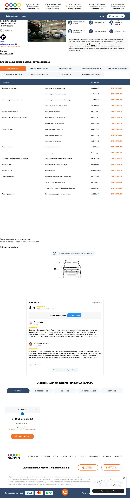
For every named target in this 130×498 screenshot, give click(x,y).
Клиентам (45, 456)
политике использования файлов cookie (108, 486)
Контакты (107, 456)
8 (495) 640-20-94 (97, 8)
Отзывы (83, 456)
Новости (73, 456)
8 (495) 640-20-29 (118, 8)
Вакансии (118, 456)
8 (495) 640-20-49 (74, 8)
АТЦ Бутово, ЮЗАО (117, 4)
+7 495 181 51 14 (21, 241)
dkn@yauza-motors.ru (7, 241)
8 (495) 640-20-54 (33, 8)
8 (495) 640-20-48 (52, 8)
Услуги (55, 456)
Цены (24, 16)
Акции (102, 16)
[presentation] (8, 410)
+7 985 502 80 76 (34, 241)
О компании (33, 456)
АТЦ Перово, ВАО (75, 4)
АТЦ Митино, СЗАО (33, 4)
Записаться (116, 88)
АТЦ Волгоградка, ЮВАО (97, 4)
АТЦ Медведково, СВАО (53, 4)
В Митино (22, 410)
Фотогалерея (94, 456)
